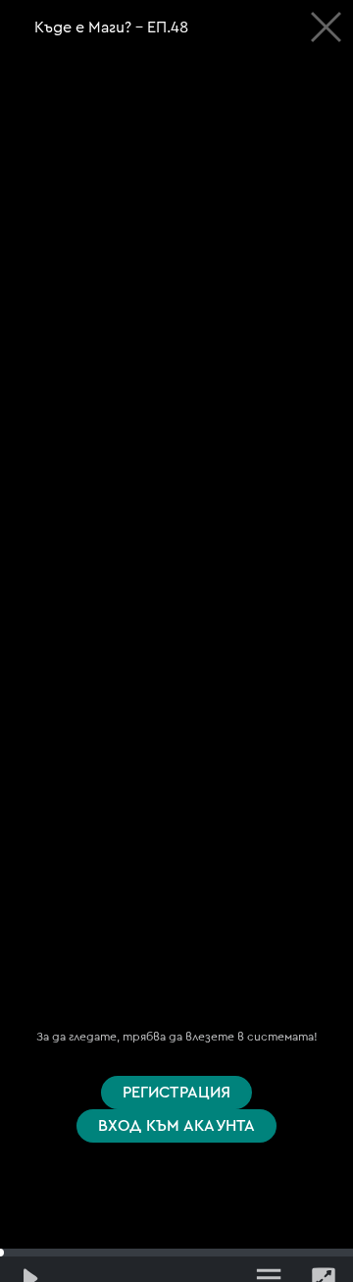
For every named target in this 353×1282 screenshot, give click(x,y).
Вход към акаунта (177, 1126)
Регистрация (177, 1092)
